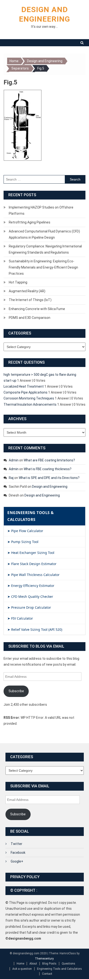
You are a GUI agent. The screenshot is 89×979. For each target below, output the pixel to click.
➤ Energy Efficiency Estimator (30, 585)
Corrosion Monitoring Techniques (29, 398)
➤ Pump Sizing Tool (22, 541)
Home (20, 963)
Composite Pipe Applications (25, 392)
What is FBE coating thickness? (47, 469)
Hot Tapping (18, 282)
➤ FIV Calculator (20, 618)
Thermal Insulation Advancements (30, 404)
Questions (68, 963)
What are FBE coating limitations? (49, 460)
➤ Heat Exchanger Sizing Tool (30, 552)
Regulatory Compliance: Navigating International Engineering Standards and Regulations (45, 249)
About (33, 963)
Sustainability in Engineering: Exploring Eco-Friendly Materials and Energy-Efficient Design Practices (43, 267)
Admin (14, 460)
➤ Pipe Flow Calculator (25, 531)
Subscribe (16, 691)
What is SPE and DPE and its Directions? (49, 478)
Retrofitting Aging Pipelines (29, 222)
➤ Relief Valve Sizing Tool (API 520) (34, 629)
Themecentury (44, 958)
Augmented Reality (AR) (27, 291)
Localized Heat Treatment (24, 386)
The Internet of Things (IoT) (30, 300)
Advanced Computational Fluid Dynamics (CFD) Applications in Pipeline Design (44, 234)
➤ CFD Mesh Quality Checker (30, 596)
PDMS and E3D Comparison (29, 318)
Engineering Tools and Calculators (59, 968)
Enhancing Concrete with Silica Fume (37, 309)
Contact (47, 973)
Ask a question (22, 968)
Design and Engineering (49, 486)
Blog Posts (49, 963)
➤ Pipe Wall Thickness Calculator (33, 574)
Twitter (16, 844)
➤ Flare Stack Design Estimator (31, 563)
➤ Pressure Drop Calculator (29, 607)
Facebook (18, 852)
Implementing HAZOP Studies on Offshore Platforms (41, 210)
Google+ (17, 861)
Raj (11, 478)
